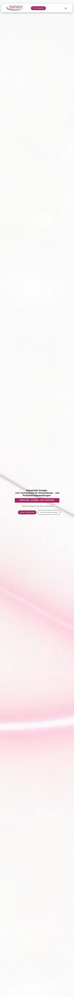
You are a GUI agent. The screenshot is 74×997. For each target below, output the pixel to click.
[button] (66, 8)
